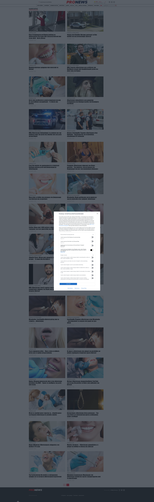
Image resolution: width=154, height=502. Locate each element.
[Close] (98, 214)
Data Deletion (70, 288)
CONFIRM (68, 283)
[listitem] (77, 234)
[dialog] (77, 251)
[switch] (91, 237)
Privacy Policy (83, 288)
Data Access (77, 288)
